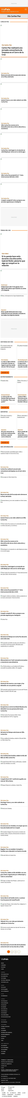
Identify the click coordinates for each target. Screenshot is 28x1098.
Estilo (2, 1038)
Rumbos (3, 1053)
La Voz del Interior (7, 1096)
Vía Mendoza (4, 995)
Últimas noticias (5, 1026)
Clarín (3, 1092)
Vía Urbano (4, 1045)
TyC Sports (18, 1094)
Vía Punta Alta (4, 982)
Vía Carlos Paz (5, 974)
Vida (2, 1040)
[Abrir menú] (26, 9)
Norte (2, 985)
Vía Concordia (4, 1014)
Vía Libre (3, 1051)
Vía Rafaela (4, 1010)
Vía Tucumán (4, 989)
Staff (2, 1067)
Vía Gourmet (4, 1049)
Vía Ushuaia (4, 1022)
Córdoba (3, 965)
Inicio (2, 963)
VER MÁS (4, 372)
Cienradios (10, 1094)
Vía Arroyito (4, 976)
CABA (2, 969)
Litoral (3, 998)
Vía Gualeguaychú (6, 1016)
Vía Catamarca (5, 991)
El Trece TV (13, 1092)
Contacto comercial (6, 1063)
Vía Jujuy (3, 987)
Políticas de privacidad (7, 1061)
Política (3, 1028)
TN (7, 1092)
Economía (3, 1030)
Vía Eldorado (4, 1002)
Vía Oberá (3, 1006)
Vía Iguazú (3, 1004)
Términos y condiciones (7, 1059)
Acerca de (4, 1065)
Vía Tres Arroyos (5, 980)
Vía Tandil (3, 978)
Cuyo (2, 993)
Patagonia (3, 1020)
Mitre (19, 1092)
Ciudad (4, 1094)
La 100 (23, 1092)
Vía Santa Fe (4, 1008)
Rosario (3, 967)
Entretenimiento (5, 1034)
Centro (3, 972)
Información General (6, 1032)
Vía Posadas (4, 1000)
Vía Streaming (4, 1047)
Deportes (3, 1036)
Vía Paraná (4, 1012)
